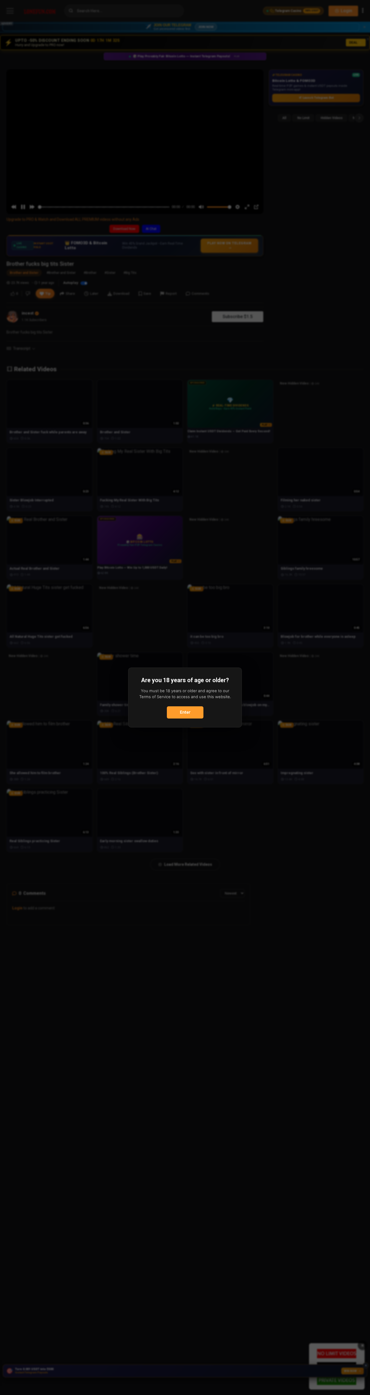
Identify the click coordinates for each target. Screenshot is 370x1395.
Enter (185, 712)
